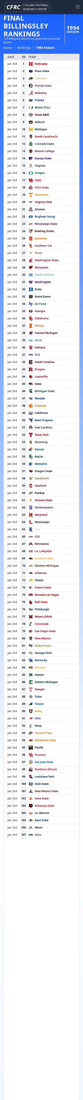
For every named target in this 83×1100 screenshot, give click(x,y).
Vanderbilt (42, 478)
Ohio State (42, 187)
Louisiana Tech (44, 776)
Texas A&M (42, 115)
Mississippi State (46, 224)
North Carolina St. (46, 136)
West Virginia (44, 420)
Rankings (24, 47)
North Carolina (44, 275)
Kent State (41, 820)
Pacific (39, 747)
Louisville (41, 376)
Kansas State (43, 158)
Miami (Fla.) (42, 107)
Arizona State (43, 500)
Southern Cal (43, 246)
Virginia (40, 166)
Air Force (40, 304)
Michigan (41, 129)
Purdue (39, 493)
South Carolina (44, 362)
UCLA (38, 340)
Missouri (40, 667)
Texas (38, 253)
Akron (38, 827)
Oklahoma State (45, 740)
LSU (37, 536)
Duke (38, 289)
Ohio (38, 835)
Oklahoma (41, 318)
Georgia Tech (43, 653)
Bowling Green (44, 231)
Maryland (41, 515)
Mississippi (42, 522)
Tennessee (41, 195)
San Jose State (44, 762)
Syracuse (40, 238)
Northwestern (44, 507)
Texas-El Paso (43, 733)
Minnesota (42, 544)
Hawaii (39, 675)
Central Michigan (46, 333)
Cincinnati (41, 624)
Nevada (40, 398)
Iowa (38, 384)
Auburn (40, 122)
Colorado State (44, 144)
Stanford (40, 486)
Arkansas (41, 573)
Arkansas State (44, 806)
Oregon (40, 173)
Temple (39, 689)
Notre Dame (43, 296)
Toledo (39, 580)
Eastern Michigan (46, 682)
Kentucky (41, 660)
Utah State (42, 784)
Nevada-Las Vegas (47, 595)
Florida (39, 100)
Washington (43, 282)
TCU (37, 355)
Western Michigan (47, 566)
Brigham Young (45, 216)
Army (38, 711)
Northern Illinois (46, 769)
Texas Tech (42, 435)
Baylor (39, 456)
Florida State (43, 85)
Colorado (40, 78)
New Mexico (43, 638)
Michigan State (45, 391)
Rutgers (40, 369)
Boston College (44, 151)
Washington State (46, 260)
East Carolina (43, 427)
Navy (38, 726)
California (41, 413)
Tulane (39, 704)
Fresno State (43, 587)
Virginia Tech (43, 202)
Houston (40, 755)
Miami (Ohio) (43, 616)
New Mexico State (46, 791)
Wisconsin (41, 267)
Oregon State (43, 471)
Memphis (41, 464)
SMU (38, 718)
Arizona (40, 209)
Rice (37, 529)
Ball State (41, 602)
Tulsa (38, 696)
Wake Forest (43, 646)
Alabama (40, 93)
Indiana (40, 347)
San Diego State (45, 631)
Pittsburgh (42, 609)
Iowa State (42, 798)
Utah (38, 180)
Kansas (39, 449)
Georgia (40, 311)
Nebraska (41, 64)
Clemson (40, 406)
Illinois (39, 326)
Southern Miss (44, 558)
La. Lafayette (43, 551)
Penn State (42, 71)
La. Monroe (42, 813)
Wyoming (41, 442)
